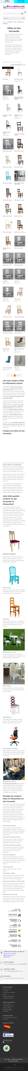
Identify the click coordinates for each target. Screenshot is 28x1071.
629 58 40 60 (13, 953)
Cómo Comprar (7, 1004)
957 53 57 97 (7, 953)
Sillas (15, 22)
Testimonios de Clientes (9, 992)
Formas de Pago (7, 1007)
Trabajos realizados (8, 998)
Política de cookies (13, 1061)
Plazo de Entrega (8, 1009)
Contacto (6, 990)
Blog (5, 994)
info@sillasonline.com (9, 955)
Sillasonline (10, 22)
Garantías (6, 1011)
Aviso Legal (7, 1059)
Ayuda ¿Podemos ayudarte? (10, 1017)
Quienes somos (7, 989)
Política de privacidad (9, 996)
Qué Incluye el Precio (9, 1006)
